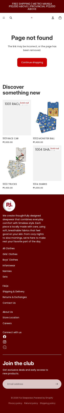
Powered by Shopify (43, 397)
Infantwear (9, 265)
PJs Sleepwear (26, 397)
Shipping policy (47, 403)
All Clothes (9, 248)
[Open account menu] (52, 17)
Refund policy (31, 403)
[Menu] (4, 18)
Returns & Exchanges (15, 297)
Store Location (11, 317)
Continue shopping (32, 62)
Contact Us (9, 303)
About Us (8, 312)
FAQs (5, 286)
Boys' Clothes (10, 259)
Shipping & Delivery (13, 291)
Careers (7, 323)
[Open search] (10, 17)
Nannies (7, 271)
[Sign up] (57, 384)
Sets (5, 276)
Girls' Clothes (10, 254)
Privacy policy (15, 403)
